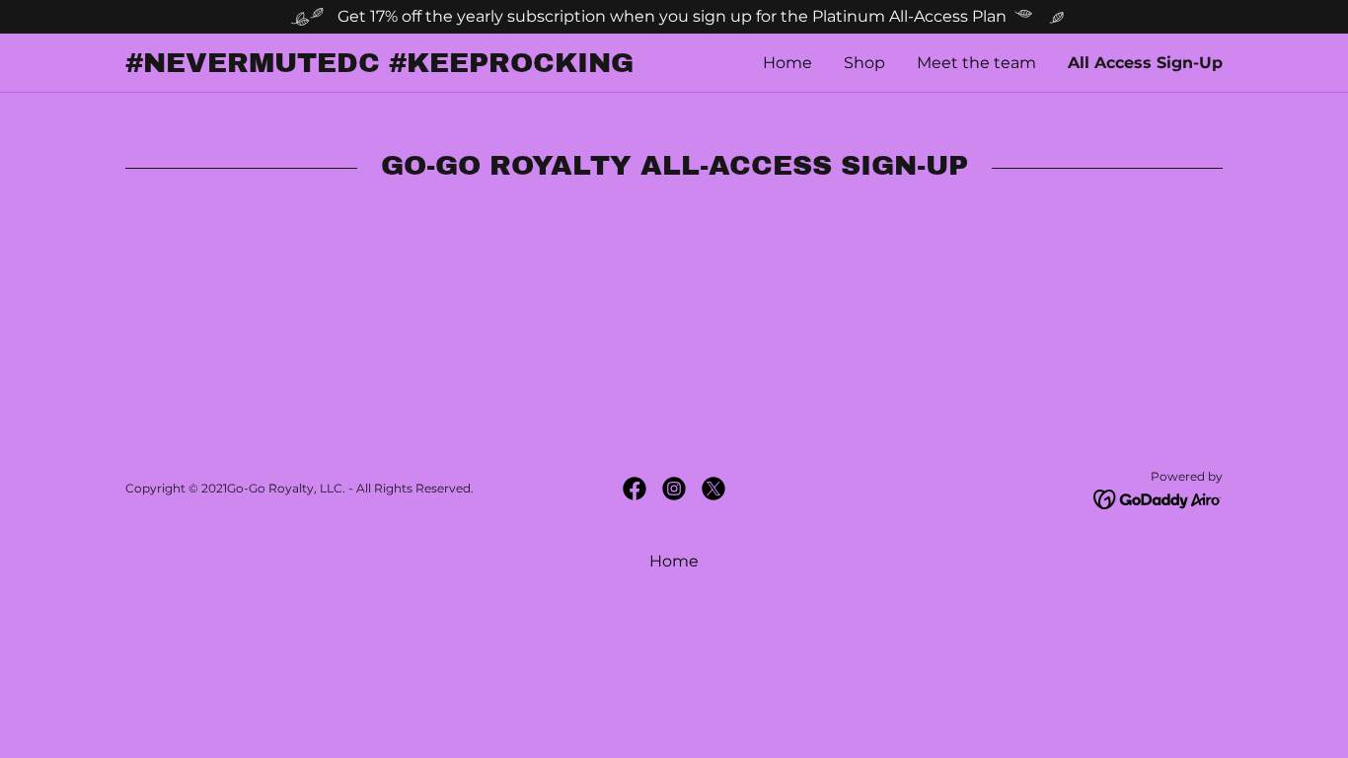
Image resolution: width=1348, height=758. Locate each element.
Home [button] (674, 561)
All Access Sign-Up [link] (1145, 62)
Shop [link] (864, 62)
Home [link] (787, 62)
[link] (399, 66)
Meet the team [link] (976, 62)
